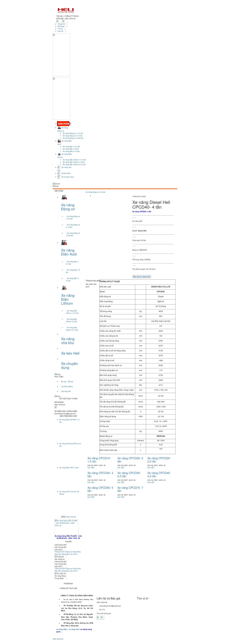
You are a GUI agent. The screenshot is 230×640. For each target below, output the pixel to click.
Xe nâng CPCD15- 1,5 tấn (99, 459)
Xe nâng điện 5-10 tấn (71, 151)
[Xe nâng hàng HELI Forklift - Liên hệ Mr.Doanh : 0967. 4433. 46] (66, 526)
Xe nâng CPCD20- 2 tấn (130, 459)
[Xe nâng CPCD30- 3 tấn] (96, 472)
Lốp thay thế (66, 391)
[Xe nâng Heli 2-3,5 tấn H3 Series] (69, 500)
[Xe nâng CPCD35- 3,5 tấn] (126, 472)
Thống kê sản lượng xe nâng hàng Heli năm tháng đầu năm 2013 (68, 556)
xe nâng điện (61, 629)
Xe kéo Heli (70, 353)
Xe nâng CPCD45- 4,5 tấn (159, 474)
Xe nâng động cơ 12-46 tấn (73, 138)
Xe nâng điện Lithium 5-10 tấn (74, 164)
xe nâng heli (74, 629)
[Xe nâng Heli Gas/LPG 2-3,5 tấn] (69, 452)
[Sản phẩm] (64, 123)
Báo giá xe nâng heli (141, 276)
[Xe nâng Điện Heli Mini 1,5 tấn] (69, 428)
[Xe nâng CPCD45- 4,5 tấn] (156, 472)
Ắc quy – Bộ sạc (67, 381)
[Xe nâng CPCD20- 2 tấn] (126, 457)
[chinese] (59, 21)
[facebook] (98, 617)
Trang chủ (62, 24)
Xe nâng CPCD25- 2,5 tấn (159, 459)
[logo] (115, 10)
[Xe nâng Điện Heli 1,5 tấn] (69, 476)
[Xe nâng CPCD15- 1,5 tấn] (96, 457)
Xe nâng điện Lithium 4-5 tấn (74, 162)
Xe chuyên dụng (69, 365)
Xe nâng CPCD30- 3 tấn (100, 474)
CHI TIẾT (91, 467)
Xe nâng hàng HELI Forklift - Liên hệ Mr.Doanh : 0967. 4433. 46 (68, 537)
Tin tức (60, 28)
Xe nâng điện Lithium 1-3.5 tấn (74, 159)
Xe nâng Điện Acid (69, 252)
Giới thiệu (61, 26)
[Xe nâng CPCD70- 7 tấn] (126, 487)
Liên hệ (61, 31)
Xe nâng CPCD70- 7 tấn (130, 489)
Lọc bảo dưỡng (67, 386)
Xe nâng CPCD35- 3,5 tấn (129, 474)
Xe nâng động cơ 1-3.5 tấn (73, 133)
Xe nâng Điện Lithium (68, 299)
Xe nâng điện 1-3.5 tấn (71, 146)
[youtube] (102, 617)
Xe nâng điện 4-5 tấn (71, 149)
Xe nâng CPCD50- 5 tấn (100, 489)
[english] (65, 21)
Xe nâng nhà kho (68, 340)
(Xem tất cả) (71, 517)
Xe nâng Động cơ (68, 206)
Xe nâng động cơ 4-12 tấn (73, 135)
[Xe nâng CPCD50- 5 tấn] (96, 487)
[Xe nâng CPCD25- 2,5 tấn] (156, 457)
